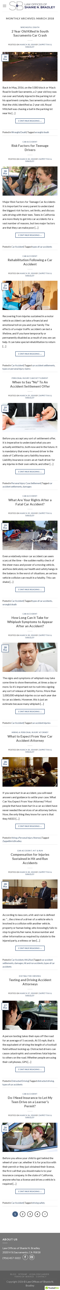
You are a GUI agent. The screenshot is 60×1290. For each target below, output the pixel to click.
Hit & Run (38, 850)
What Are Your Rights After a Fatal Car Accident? (30, 502)
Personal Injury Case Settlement (30, 378)
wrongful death (42, 132)
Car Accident (30, 142)
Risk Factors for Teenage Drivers (30, 148)
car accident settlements (43, 365)
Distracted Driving (30, 976)
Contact (41, 1276)
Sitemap (22, 1274)
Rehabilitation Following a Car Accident (30, 262)
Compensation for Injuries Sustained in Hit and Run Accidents (30, 859)
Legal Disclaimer (39, 1274)
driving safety (38, 1202)
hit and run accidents (33, 963)
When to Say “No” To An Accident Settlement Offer (30, 384)
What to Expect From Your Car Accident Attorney (30, 738)
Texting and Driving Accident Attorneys (30, 982)
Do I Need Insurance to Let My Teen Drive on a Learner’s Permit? (30, 1102)
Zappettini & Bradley (12, 841)
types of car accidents (42, 246)
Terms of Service (24, 1276)
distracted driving (45, 1081)
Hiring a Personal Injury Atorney (30, 732)
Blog (13, 1274)
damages (27, 486)
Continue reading (30, 121)
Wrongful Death (30, 27)
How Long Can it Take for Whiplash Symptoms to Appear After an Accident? (30, 622)
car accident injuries (41, 723)
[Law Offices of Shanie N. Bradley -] (32, 5)
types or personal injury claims (16, 368)
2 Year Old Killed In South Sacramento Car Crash (30, 33)
